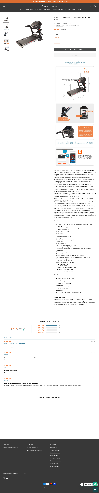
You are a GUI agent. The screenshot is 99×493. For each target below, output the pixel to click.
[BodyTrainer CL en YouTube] (7, 478)
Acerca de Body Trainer (32, 447)
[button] (57, 29)
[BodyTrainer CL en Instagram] (4, 478)
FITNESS (67, 9)
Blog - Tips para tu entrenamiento (34, 450)
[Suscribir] (25, 474)
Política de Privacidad (55, 458)
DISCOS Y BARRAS (58, 9)
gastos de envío (59, 25)
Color (56, 34)
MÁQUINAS (47, 9)
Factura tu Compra (54, 466)
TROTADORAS (29, 9)
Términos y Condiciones (55, 460)
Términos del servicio (55, 450)
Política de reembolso (55, 452)
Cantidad (57, 41)
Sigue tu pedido (53, 447)
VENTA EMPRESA (76, 9)
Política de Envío (54, 455)
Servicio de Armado (54, 463)
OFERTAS (20, 9)
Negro (57, 37)
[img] (7, 341)
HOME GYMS (38, 9)
